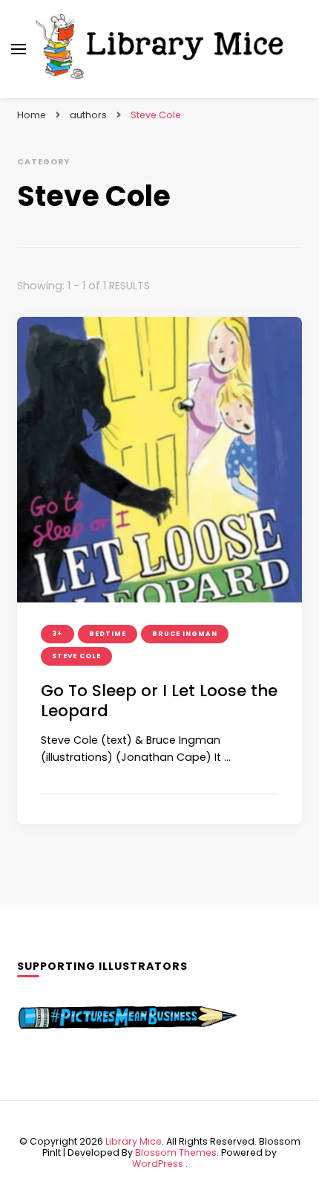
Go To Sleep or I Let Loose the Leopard (159, 700)
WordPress (157, 1163)
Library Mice (133, 1141)
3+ (57, 633)
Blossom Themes (176, 1152)
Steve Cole (76, 656)
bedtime (107, 633)
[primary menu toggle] (18, 49)
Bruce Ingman (184, 633)
